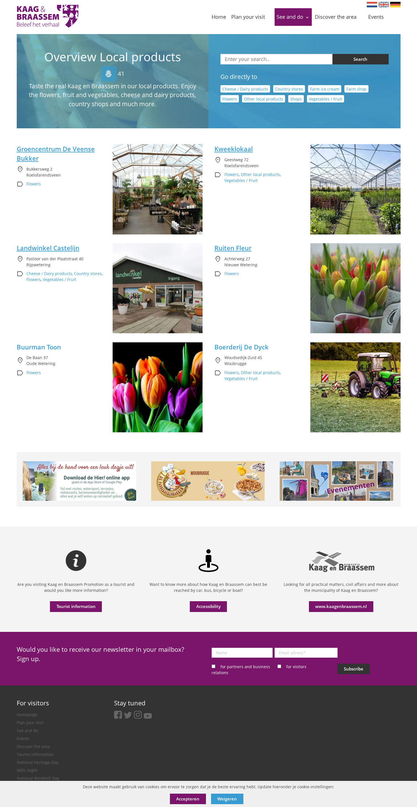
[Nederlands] (372, 4)
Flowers (229, 99)
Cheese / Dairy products (245, 89)
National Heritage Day (37, 762)
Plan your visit (30, 722)
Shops (296, 99)
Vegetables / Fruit (325, 99)
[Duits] (395, 4)
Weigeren (227, 799)
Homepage (27, 714)
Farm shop (356, 89)
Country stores (289, 89)
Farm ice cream (324, 89)
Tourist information (76, 606)
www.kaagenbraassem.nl (341, 606)
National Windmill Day (38, 778)
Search (360, 59)
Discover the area (33, 746)
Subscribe (353, 669)
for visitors (296, 666)
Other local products (263, 99)
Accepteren (187, 799)
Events (23, 738)
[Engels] (383, 4)
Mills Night (27, 770)
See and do (27, 730)
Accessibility (208, 606)
